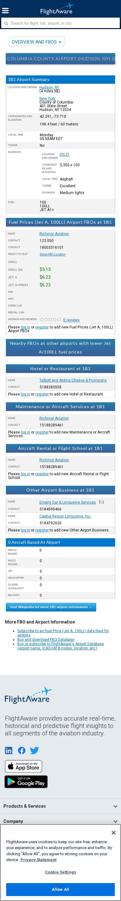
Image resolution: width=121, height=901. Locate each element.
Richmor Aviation (54, 234)
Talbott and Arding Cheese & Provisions (73, 380)
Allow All (60, 889)
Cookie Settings (60, 872)
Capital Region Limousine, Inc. (65, 516)
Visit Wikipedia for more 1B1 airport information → (51, 607)
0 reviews (71, 320)
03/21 (65, 154)
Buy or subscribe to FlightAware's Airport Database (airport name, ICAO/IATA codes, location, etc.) (60, 646)
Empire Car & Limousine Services (67, 502)
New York (47, 98)
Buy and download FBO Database (45, 639)
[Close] (113, 833)
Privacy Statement (38, 859)
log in (25, 327)
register (42, 327)
